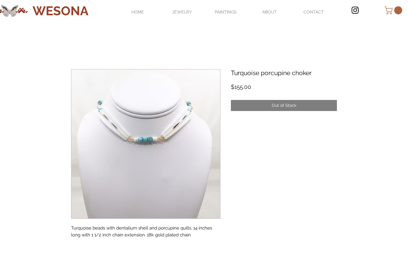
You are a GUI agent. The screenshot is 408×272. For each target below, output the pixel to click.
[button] (394, 10)
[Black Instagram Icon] (355, 10)
